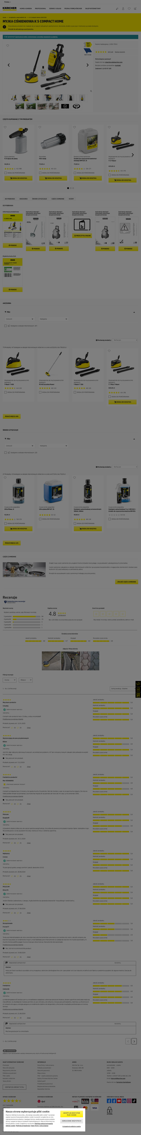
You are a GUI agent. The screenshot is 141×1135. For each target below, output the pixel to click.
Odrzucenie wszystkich (71, 1121)
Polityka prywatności (23, 1126)
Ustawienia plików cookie (71, 1126)
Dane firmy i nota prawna (39, 1126)
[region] (44, 1119)
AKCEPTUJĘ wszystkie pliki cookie (71, 1114)
